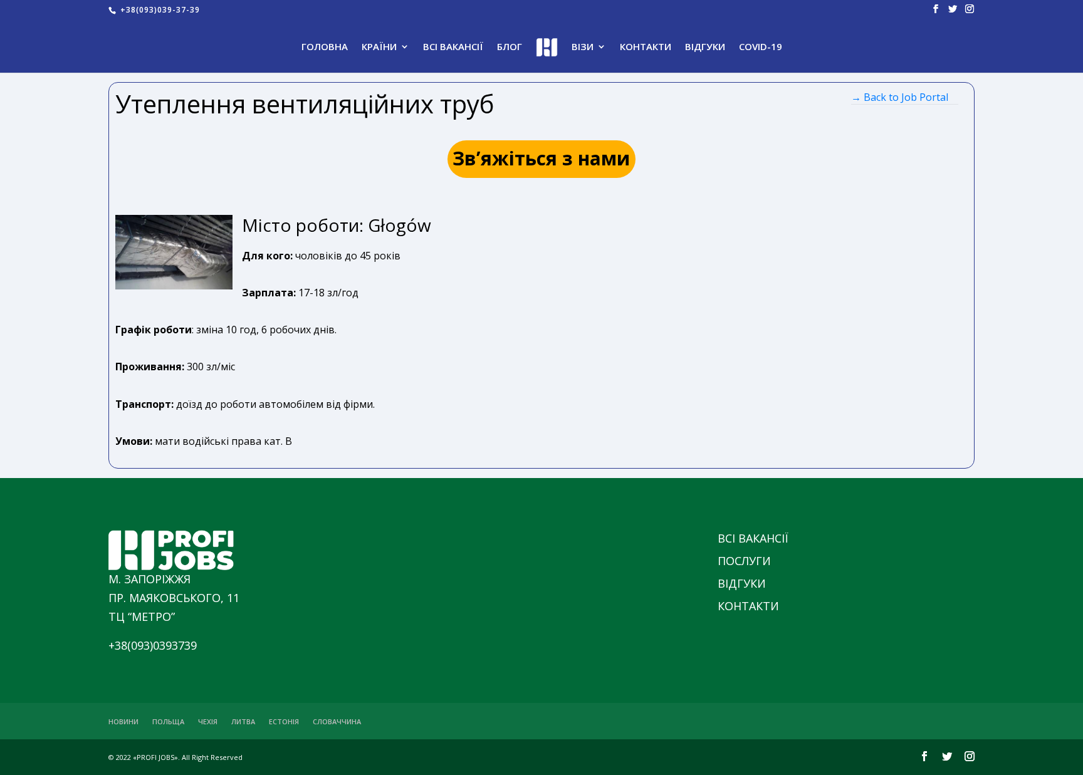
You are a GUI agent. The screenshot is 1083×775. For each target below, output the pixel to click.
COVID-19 (760, 47)
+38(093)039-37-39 (159, 9)
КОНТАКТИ (645, 47)
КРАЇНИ (379, 47)
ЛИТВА (243, 721)
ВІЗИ (583, 47)
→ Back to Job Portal (899, 97)
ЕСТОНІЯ (284, 721)
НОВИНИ (123, 721)
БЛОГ (509, 47)
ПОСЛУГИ (744, 560)
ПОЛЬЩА (168, 721)
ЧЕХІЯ (207, 721)
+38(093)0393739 (152, 645)
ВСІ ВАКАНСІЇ (453, 47)
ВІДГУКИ (705, 47)
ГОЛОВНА (324, 47)
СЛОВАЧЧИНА (337, 721)
